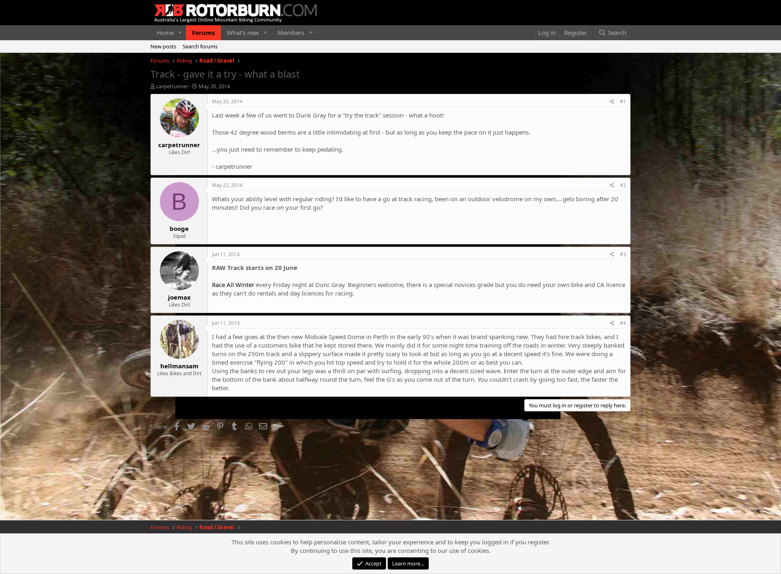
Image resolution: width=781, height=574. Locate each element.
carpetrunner (172, 86)
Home (165, 32)
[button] (180, 32)
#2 (623, 185)
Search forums (200, 46)
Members (290, 32)
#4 (623, 323)
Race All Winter (233, 284)
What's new (243, 32)
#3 (623, 254)
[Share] (612, 102)
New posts (163, 46)
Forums (203, 32)
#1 (623, 101)
